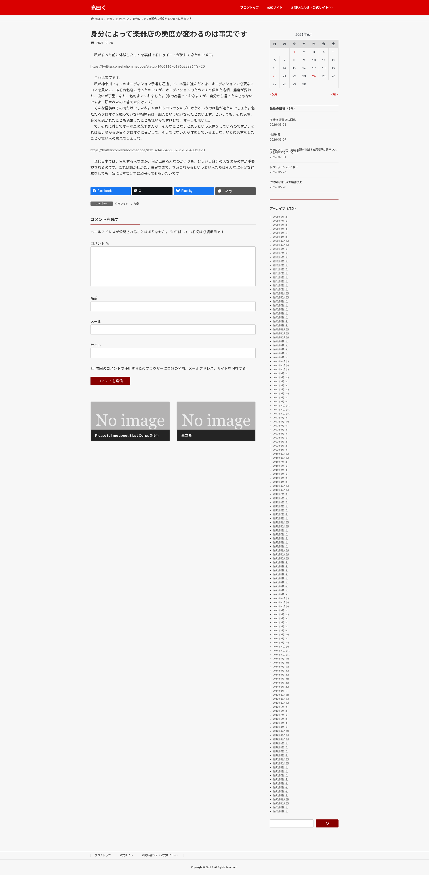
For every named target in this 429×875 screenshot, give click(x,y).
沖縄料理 (275, 134)
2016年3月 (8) (280, 586)
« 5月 (274, 94)
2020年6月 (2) (280, 429)
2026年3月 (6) (280, 232)
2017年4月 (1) (280, 542)
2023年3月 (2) (280, 317)
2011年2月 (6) (280, 791)
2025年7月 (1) (280, 252)
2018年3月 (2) (280, 510)
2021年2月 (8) (280, 397)
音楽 (136, 203)
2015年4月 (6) (280, 630)
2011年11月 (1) (281, 763)
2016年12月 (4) (281, 550)
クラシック (121, 203)
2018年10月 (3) (281, 489)
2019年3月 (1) (280, 473)
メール (95, 321)
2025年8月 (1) (280, 248)
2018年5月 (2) (280, 502)
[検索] (327, 823)
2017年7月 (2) (280, 534)
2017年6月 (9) (280, 538)
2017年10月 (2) (281, 526)
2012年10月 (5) (281, 739)
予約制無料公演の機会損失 (286, 182)
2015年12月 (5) (281, 598)
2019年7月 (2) (280, 461)
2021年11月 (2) (281, 365)
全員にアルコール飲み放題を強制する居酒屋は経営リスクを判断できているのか (303, 151)
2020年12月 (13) (281, 405)
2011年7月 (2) (280, 775)
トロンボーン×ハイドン (284, 167)
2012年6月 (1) (280, 743)
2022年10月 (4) (281, 337)
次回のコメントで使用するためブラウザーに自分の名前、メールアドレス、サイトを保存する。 (172, 368)
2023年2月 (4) (280, 321)
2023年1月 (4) (280, 325)
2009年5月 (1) (280, 807)
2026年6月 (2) (280, 224)
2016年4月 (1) (280, 582)
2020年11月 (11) (281, 409)
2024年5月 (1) (280, 281)
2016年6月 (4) (280, 574)
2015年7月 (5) (280, 618)
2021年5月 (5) (280, 385)
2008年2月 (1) (280, 811)
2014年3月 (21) (281, 682)
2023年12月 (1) (281, 293)
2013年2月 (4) (280, 722)
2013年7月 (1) (280, 714)
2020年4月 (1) (280, 437)
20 (275, 76)
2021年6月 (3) (280, 381)
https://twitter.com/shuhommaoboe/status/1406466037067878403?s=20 (147, 150)
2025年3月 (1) (280, 261)
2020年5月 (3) (280, 433)
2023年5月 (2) (280, 309)
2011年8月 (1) (280, 771)
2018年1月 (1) (280, 518)
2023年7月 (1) (280, 305)
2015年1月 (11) (281, 642)
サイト (95, 345)
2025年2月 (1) (280, 265)
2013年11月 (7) (281, 698)
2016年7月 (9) (280, 570)
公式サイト (126, 855)
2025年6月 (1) (280, 257)
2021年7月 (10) (281, 377)
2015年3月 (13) (281, 634)
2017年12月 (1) (281, 522)
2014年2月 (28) (281, 686)
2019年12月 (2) (281, 453)
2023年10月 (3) (281, 297)
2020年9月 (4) (280, 417)
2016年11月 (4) (281, 554)
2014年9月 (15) (281, 658)
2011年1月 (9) (280, 795)
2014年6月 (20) (281, 670)
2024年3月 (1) (280, 285)
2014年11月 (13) (281, 650)
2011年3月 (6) (280, 787)
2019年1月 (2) (280, 481)
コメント (99, 243)
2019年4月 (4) (280, 469)
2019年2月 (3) (280, 477)
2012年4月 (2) (280, 751)
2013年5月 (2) (280, 718)
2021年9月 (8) (280, 373)
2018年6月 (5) (280, 498)
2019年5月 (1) (280, 465)
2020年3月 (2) (280, 441)
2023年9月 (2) (280, 301)
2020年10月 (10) (281, 413)
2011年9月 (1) (280, 767)
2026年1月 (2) (280, 236)
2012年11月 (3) (281, 735)
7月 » (334, 94)
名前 (94, 298)
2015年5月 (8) (280, 626)
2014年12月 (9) (281, 646)
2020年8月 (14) (281, 421)
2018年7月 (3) (280, 494)
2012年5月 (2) (280, 747)
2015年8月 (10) (281, 614)
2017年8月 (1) (280, 530)
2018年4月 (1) (280, 506)
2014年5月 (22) (281, 674)
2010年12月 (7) (281, 799)
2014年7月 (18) (281, 666)
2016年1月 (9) (280, 594)
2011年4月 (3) (280, 783)
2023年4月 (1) (280, 313)
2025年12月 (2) (281, 240)
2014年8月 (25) (281, 662)
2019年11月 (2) (281, 457)
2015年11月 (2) (281, 602)
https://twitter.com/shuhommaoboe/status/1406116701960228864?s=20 (147, 66)
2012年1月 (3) (280, 755)
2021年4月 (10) (281, 389)
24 (314, 76)
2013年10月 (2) (281, 702)
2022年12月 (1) (281, 329)
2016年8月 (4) (280, 566)
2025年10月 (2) (281, 244)
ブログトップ (103, 855)
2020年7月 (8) (280, 425)
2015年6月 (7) (280, 622)
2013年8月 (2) (280, 710)
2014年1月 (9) (280, 690)
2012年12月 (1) (281, 731)
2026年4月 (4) (280, 228)
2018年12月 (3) (281, 485)
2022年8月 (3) (280, 345)
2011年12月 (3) (281, 759)
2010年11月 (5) (281, 803)
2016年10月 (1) (281, 558)
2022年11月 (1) (281, 333)
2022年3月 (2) (280, 353)
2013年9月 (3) (280, 706)
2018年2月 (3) (280, 514)
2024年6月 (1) (280, 277)
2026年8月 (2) (280, 216)
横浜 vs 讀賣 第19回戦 (283, 119)
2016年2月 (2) (280, 590)
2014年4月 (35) (281, 678)
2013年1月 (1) (280, 726)
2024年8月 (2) (280, 269)
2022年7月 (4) (280, 349)
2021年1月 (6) (280, 401)
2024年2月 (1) (280, 289)
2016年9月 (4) (280, 562)
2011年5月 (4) (280, 779)
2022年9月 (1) (280, 341)
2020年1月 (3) (280, 449)
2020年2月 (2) (280, 445)
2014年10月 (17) (281, 654)
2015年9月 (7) (280, 610)
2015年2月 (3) (280, 638)
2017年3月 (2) (280, 546)
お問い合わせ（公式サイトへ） (160, 855)
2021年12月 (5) (281, 361)
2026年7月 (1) (280, 220)
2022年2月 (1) (280, 357)
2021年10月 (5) (281, 369)
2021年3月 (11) (281, 393)
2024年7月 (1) (280, 273)
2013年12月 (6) (281, 694)
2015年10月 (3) (281, 606)
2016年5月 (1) (280, 578)
